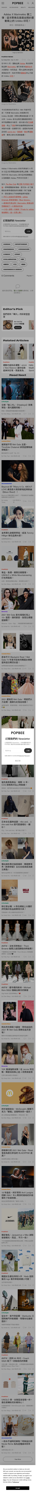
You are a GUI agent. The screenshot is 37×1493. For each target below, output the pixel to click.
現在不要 (17, 761)
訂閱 (28, 751)
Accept (18, 1488)
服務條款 (21, 756)
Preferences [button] (15, 1482)
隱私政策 (27, 756)
